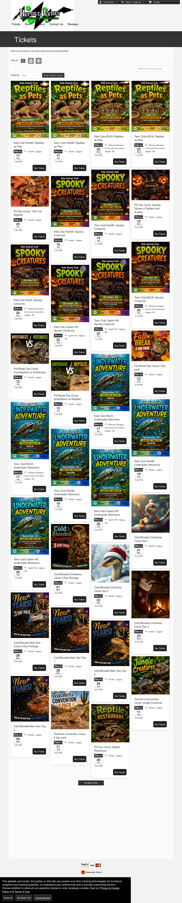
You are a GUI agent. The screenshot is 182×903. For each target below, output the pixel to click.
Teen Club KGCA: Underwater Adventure (26, 465)
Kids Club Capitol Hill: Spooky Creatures (66, 328)
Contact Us (56, 24)
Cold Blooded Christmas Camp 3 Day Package (67, 576)
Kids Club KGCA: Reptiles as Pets (108, 138)
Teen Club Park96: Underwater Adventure (67, 492)
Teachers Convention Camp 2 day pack (69, 735)
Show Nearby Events (53, 75)
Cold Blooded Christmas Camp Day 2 (108, 589)
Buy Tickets (39, 168)
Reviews (73, 24)
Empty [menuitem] (155, 2)
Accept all (8, 897)
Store (28, 24)
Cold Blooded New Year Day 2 (110, 672)
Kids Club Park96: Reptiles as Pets (29, 144)
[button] (23, 61)
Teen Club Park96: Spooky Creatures (109, 227)
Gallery (40, 24)
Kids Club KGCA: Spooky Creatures (28, 301)
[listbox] (30, 75)
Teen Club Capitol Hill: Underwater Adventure (26, 561)
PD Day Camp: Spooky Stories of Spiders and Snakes (147, 208)
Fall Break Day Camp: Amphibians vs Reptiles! (67, 397)
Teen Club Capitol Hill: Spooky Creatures (106, 322)
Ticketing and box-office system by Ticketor (91, 872)
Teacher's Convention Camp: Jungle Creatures (148, 700)
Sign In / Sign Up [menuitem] (133, 2)
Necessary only (24, 897)
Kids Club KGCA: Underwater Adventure (107, 417)
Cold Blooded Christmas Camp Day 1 (148, 539)
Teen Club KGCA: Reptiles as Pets (149, 138)
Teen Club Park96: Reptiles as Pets (69, 144)
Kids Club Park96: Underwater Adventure (147, 462)
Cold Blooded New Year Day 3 (30, 727)
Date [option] (24, 75)
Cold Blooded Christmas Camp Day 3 (148, 624)
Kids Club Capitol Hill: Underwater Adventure (107, 512)
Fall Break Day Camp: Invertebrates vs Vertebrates (30, 370)
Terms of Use (22, 891)
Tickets (16, 24)
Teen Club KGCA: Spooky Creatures (149, 299)
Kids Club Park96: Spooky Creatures (68, 233)
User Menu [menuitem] (108, 2)
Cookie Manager (42, 897)
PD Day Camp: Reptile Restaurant (107, 748)
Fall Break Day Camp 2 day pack (150, 367)
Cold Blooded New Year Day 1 (70, 659)
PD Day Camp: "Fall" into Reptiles (28, 213)
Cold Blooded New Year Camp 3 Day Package (27, 644)
